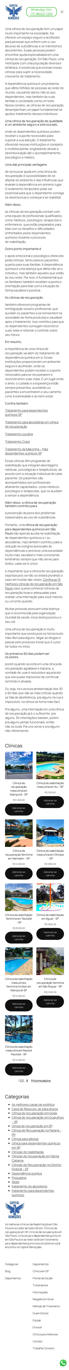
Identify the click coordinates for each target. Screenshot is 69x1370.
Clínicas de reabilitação (28, 1152)
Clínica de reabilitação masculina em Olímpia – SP (50, 854)
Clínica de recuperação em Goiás (34, 1113)
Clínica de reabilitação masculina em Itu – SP (50, 785)
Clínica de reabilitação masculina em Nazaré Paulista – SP (18, 1050)
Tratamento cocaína (19, 434)
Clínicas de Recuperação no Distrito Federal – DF (36, 1167)
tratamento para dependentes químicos (33, 1192)
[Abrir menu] (62, 12)
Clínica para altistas (25, 1139)
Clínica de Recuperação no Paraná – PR (36, 1132)
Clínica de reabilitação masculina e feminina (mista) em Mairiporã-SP (18, 984)
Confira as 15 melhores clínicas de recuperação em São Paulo (34, 583)
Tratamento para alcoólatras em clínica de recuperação (31, 424)
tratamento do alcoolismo (29, 1186)
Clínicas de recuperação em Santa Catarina (35, 1158)
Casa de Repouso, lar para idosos (35, 1109)
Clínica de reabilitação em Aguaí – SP (50, 917)
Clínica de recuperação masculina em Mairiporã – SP (19, 788)
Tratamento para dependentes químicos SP (26, 412)
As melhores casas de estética (33, 1104)
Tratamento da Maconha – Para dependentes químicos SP (26, 451)
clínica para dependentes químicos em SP (36, 1145)
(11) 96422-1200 (41, 14)
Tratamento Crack (17, 441)
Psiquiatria (19, 1178)
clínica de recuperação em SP (32, 1126)
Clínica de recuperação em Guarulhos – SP (38, 1119)
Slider (15, 1182)
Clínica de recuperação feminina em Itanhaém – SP (18, 854)
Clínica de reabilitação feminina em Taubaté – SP (18, 918)
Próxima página (41, 1080)
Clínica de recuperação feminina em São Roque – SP (50, 982)
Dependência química (27, 1173)
